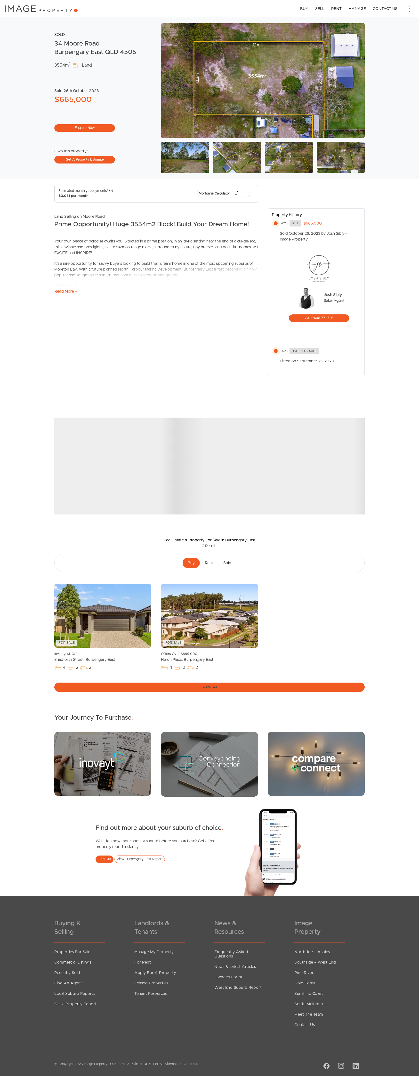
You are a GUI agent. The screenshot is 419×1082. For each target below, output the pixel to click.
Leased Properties (151, 983)
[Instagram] (340, 1066)
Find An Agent (68, 983)
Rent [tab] (209, 563)
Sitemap (171, 1064)
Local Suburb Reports (74, 994)
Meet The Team (308, 1014)
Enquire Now (85, 128)
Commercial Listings (72, 962)
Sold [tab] (227, 563)
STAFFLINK (189, 1064)
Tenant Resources (150, 994)
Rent (336, 9)
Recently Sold (67, 973)
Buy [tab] (191, 563)
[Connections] (316, 764)
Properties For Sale (72, 952)
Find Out (104, 859)
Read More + (66, 291)
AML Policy (153, 1064)
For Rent (142, 962)
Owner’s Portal (228, 977)
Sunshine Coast (308, 994)
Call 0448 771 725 (319, 318)
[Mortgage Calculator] (102, 764)
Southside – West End (315, 962)
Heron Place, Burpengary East (187, 657)
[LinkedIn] (355, 1066)
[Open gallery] (263, 80)
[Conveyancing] (209, 764)
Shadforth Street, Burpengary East (84, 657)
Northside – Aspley (312, 952)
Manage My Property (154, 952)
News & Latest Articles (235, 967)
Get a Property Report (75, 1004)
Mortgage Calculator (215, 193)
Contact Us (385, 9)
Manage (357, 9)
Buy (304, 9)
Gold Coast (304, 983)
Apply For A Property (155, 973)
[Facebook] (326, 1066)
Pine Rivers (304, 973)
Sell (319, 9)
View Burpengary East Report (140, 859)
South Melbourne (310, 1004)
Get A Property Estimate (85, 159)
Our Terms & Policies (126, 1064)
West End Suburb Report (238, 987)
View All (209, 687)
